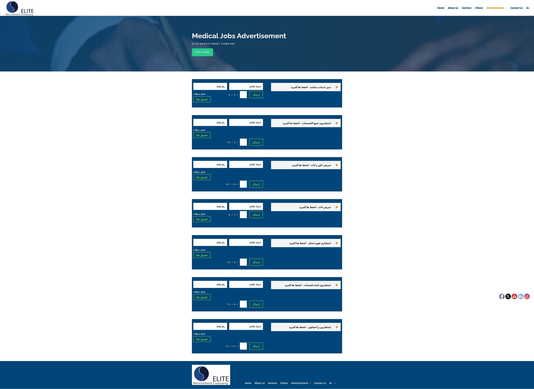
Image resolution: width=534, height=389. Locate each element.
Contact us (516, 8)
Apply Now (202, 52)
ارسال (256, 94)
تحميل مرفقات (199, 93)
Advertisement (495, 8)
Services (466, 8)
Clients (479, 8)
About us (453, 8)
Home (440, 8)
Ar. (528, 8)
